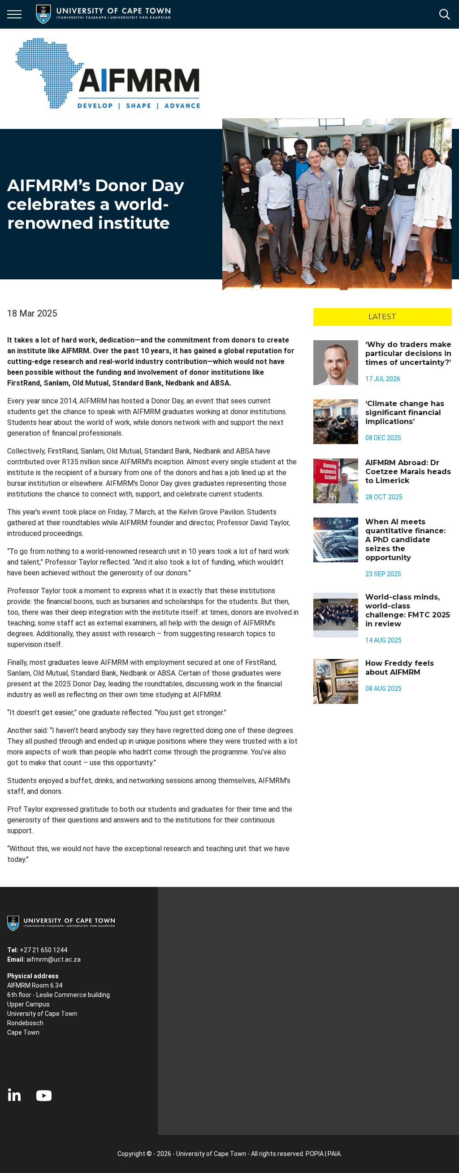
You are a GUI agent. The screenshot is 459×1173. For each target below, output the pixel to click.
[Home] (61, 922)
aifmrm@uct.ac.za (53, 959)
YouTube (44, 1095)
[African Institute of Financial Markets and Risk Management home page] (107, 73)
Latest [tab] (382, 317)
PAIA (334, 1153)
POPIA (315, 1153)
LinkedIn (14, 1095)
